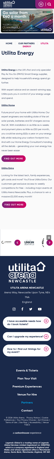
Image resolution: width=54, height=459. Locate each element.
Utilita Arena (9, 4)
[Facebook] (22, 309)
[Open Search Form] (49, 4)
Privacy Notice (33, 418)
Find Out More (13, 158)
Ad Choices (43, 420)
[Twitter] (30, 309)
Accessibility (35, 422)
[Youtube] (39, 309)
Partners (27, 402)
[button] (17, 243)
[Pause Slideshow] (49, 237)
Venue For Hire (27, 394)
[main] (27, 119)
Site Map (23, 422)
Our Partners (26, 43)
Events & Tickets (27, 370)
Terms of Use (11, 422)
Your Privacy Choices (26, 420)
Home (9, 43)
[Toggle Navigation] (41, 4)
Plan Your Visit (27, 378)
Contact (27, 410)
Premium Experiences (27, 386)
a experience (27, 433)
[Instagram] (14, 309)
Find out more (14, 204)
